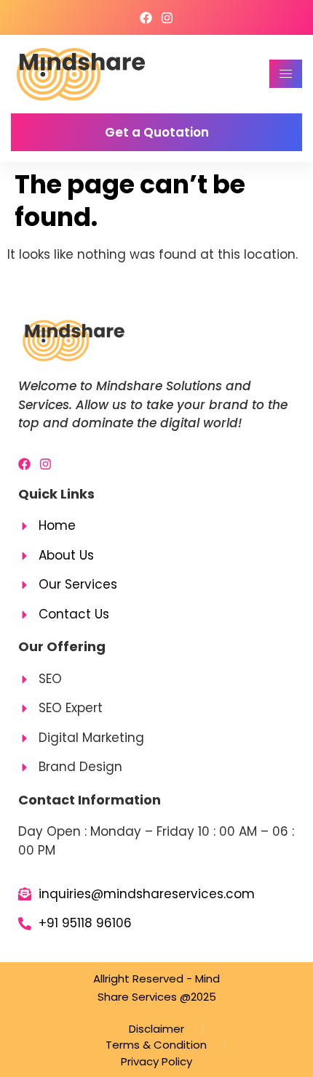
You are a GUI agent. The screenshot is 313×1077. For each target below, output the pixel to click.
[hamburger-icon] (285, 74)
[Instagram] (167, 18)
